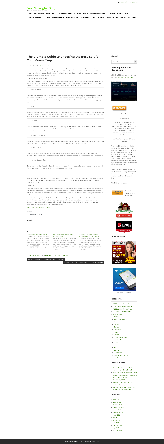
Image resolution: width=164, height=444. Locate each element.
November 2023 (118, 402)
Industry (116, 347)
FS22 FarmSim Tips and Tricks (45, 13)
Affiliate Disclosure (128, 17)
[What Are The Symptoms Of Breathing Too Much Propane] (92, 242)
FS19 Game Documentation (118, 13)
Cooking (116, 324)
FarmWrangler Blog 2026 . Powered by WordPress (82, 441)
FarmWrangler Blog (41, 8)
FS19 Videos (85, 17)
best (49, 255)
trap (67, 255)
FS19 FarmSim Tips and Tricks (70, 13)
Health (116, 332)
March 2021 (116, 415)
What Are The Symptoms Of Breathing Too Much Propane (83, 262)
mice (58, 255)
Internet (116, 350)
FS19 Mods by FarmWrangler (94, 13)
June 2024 (116, 400)
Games (116, 327)
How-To (116, 342)
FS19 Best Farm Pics (35, 17)
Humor (116, 345)
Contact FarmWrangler (54, 17)
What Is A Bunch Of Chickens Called (125, 372)
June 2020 (116, 420)
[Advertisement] (82, 36)
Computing (117, 322)
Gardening (117, 329)
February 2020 (117, 425)
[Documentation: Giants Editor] (40, 241)
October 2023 (117, 405)
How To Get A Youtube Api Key (123, 382)
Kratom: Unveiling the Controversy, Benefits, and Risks (46, 259)
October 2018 (117, 430)
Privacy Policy (112, 17)
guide (54, 255)
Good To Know (98, 17)
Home (30, 13)
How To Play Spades (119, 380)
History (116, 335)
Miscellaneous (118, 352)
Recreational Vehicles (121, 355)
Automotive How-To (120, 319)
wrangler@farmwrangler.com (128, 2)
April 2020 (116, 423)
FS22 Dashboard (72, 17)
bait (46, 255)
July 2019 (116, 428)
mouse (63, 255)
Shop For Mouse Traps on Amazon (38, 207)
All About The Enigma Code (122, 385)
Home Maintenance (33, 255)
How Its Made (118, 340)
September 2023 (118, 407)
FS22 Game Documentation (122, 312)
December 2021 (118, 412)
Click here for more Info (126, 77)
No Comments (45, 66)
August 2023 (117, 410)
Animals (116, 317)
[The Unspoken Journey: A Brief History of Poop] (66, 242)
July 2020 (116, 417)
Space (116, 358)
